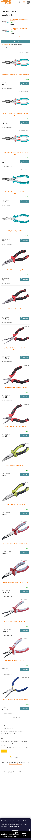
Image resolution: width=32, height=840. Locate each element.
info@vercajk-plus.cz (8, 729)
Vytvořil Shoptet (17, 757)
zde (18, 826)
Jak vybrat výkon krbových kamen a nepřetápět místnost (15, 748)
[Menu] (28, 2)
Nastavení (15, 831)
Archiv (4, 751)
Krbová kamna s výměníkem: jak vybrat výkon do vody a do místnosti (15, 744)
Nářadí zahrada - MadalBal (12, 7)
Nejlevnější (14, 44)
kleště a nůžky (22, 7)
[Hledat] (19, 2)
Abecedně (4, 48)
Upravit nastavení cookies (15, 764)
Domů (3, 7)
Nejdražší (20, 44)
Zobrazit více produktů (14, 36)
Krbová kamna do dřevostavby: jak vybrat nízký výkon (14, 741)
